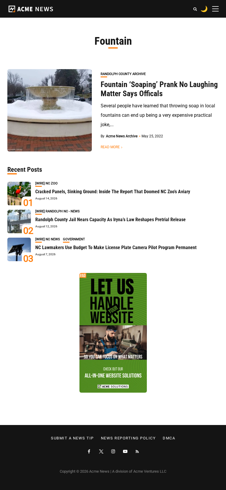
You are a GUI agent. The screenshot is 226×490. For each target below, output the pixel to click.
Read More (110, 147)
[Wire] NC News (47, 239)
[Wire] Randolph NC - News (57, 211)
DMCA (169, 438)
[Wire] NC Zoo (46, 183)
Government (74, 239)
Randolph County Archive (123, 74)
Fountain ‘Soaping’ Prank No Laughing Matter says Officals (159, 89)
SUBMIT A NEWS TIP (72, 438)
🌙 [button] (204, 8)
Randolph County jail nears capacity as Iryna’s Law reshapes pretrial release (110, 219)
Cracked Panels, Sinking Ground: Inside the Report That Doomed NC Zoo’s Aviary (112, 191)
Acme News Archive (121, 136)
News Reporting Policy (128, 438)
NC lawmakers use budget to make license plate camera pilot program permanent (116, 247)
